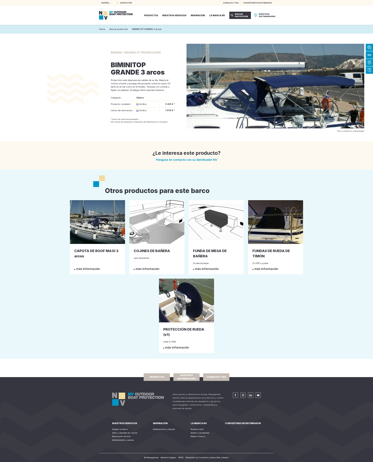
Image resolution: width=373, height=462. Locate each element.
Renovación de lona (121, 436)
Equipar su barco (120, 429)
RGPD (180, 457)
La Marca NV (199, 423)
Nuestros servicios (124, 423)
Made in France (198, 436)
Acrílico (143, 104)
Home (102, 29)
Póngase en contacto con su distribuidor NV (186, 160)
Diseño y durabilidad (200, 433)
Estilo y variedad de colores (124, 433)
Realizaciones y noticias (164, 429)
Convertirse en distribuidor (243, 423)
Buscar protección (118, 29)
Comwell (203, 457)
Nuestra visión (197, 429)
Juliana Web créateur (219, 457)
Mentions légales (168, 457)
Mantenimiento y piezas (123, 440)
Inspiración (160, 423)
